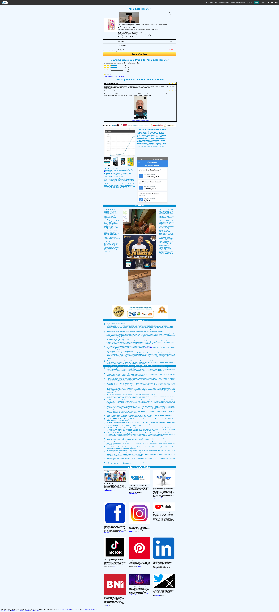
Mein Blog (249, 2)
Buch (105, 171)
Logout (37, 610)
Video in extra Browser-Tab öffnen (140, 120)
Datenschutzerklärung (24, 610)
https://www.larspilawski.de (125, 349)
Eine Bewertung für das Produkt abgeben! (114, 76)
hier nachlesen (148, 347)
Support (263, 2)
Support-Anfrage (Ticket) (64, 609)
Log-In (256, 2)
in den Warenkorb (139, 54)
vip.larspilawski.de (109, 490)
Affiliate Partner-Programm (238, 2)
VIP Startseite (209, 2)
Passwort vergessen (224, 2)
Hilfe (215, 2)
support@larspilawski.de (87, 609)
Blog (8, 610)
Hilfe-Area (3, 610)
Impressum (14, 610)
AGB (32, 610)
